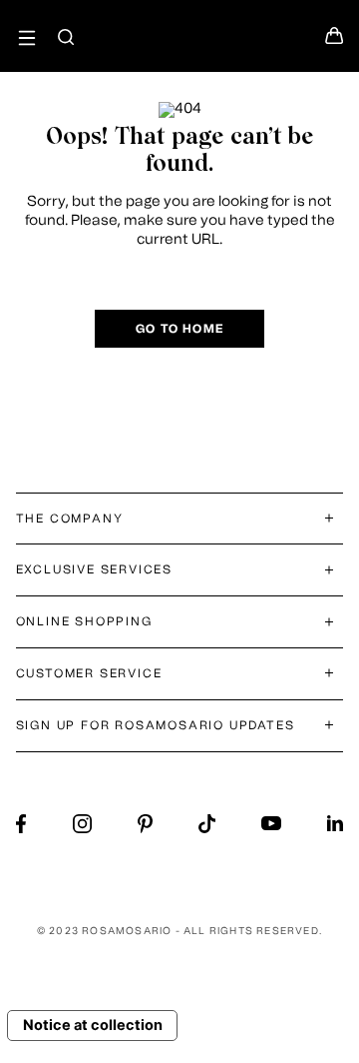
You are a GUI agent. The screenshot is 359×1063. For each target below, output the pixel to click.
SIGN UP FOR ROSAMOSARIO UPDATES (155, 725)
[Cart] (334, 41)
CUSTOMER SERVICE (89, 673)
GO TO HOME (179, 329)
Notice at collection (93, 1025)
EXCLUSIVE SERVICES (94, 569)
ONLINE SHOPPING (84, 621)
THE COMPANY (70, 519)
